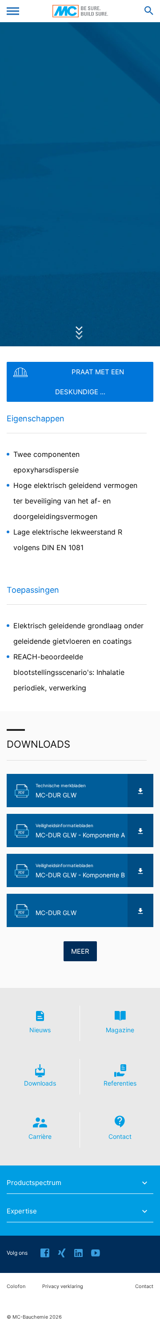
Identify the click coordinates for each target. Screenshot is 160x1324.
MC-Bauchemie (80, 11)
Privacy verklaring (62, 1286)
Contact (144, 1286)
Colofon (16, 1286)
